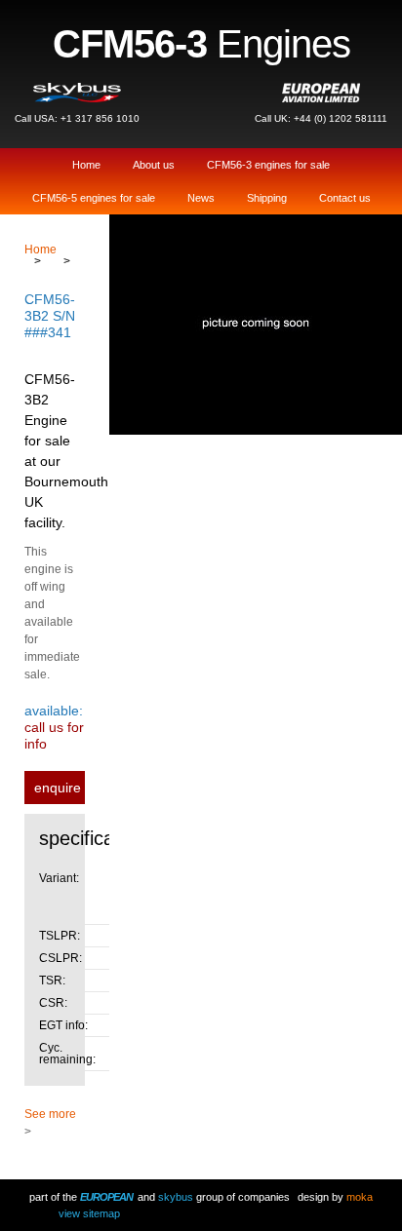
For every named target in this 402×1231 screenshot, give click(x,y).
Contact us (345, 198)
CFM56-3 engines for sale (268, 165)
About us (154, 165)
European (106, 1197)
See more (50, 1114)
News (201, 198)
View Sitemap (89, 1213)
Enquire (57, 787)
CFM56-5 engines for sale (93, 198)
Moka (359, 1197)
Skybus (175, 1197)
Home (86, 165)
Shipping (267, 198)
